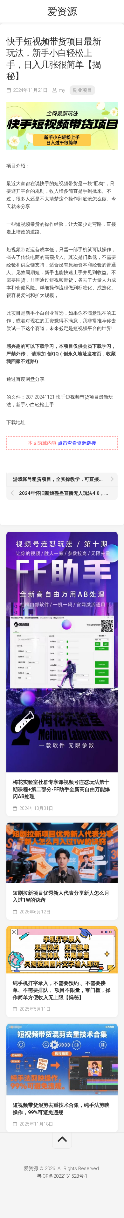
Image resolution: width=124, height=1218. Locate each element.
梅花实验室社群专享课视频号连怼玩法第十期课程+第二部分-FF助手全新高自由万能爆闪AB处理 (61, 789)
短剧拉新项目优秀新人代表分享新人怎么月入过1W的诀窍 (61, 896)
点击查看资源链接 (77, 443)
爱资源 (62, 11)
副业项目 (82, 90)
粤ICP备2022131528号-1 (62, 1176)
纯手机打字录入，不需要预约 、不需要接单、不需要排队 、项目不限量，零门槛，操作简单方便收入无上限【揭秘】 (62, 990)
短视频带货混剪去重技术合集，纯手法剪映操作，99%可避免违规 (61, 1108)
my (62, 90)
